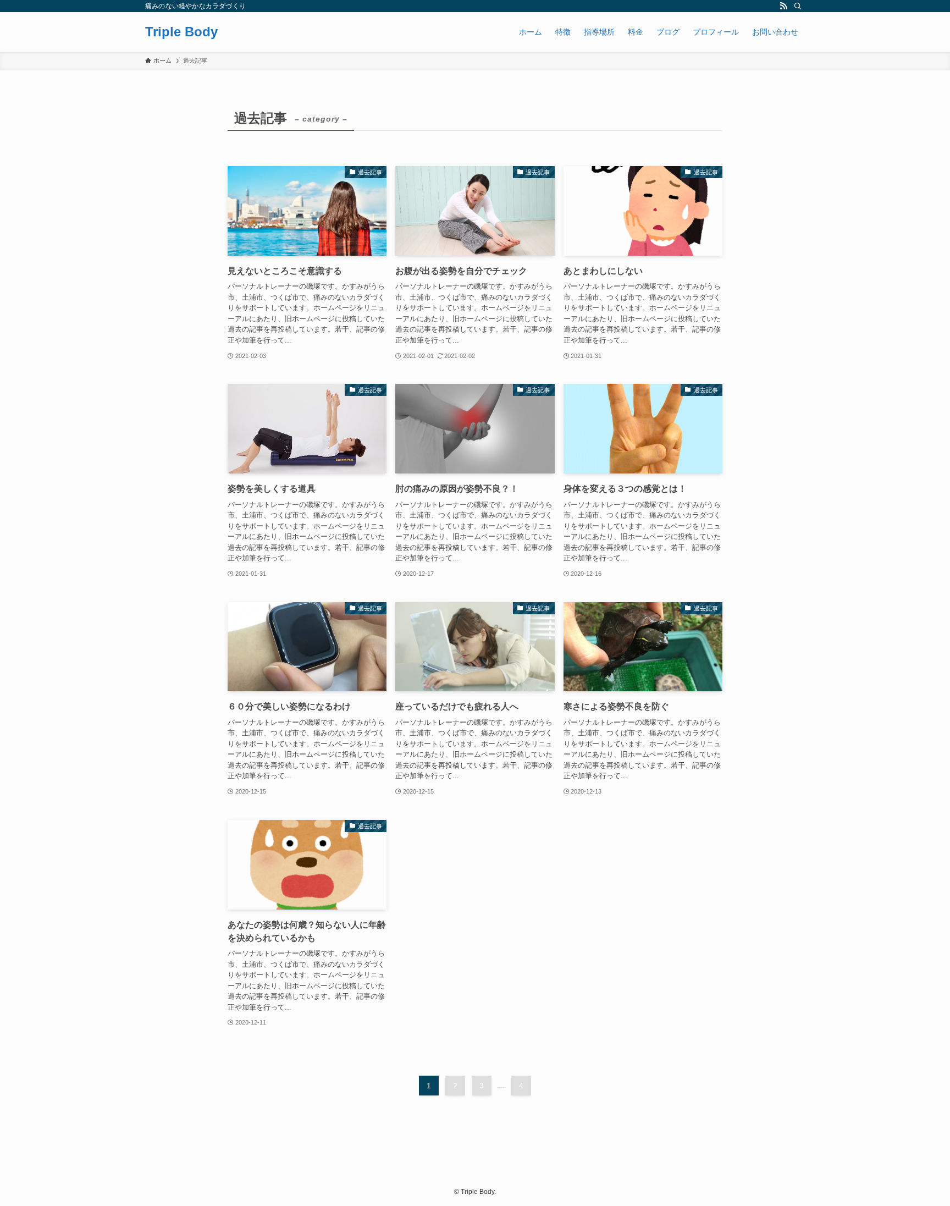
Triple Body (181, 31)
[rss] (783, 6)
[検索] (798, 6)
